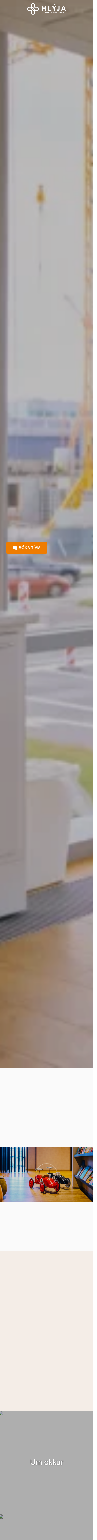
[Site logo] (46, 9)
